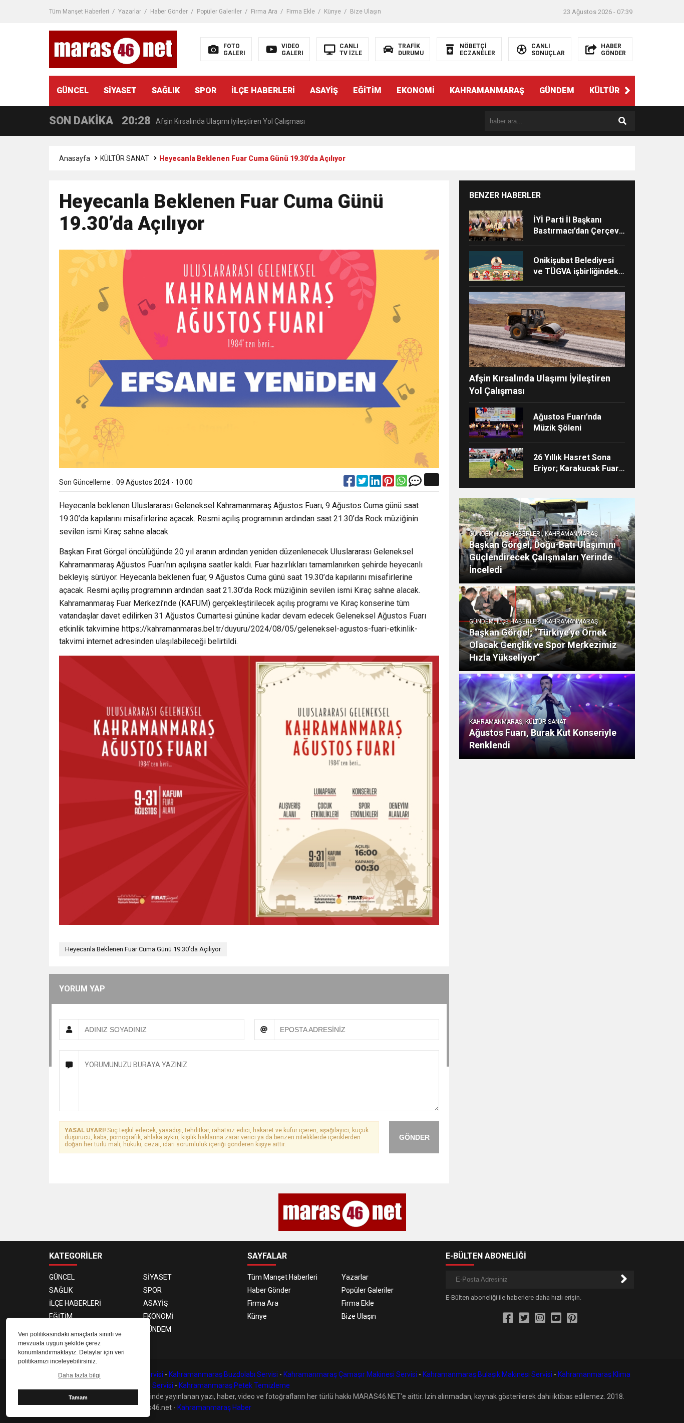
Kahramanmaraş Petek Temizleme (234, 1385)
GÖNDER (414, 1137)
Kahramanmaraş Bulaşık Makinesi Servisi (487, 1374)
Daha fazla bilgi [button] (79, 1375)
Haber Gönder (169, 11)
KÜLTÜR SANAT (618, 90)
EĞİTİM (367, 90)
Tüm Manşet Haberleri (79, 11)
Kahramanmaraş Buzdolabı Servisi (223, 1374)
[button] (627, 91)
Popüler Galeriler (219, 11)
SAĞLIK (166, 90)
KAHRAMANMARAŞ (487, 90)
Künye (332, 11)
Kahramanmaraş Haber (214, 1407)
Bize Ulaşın (365, 11)
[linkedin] (376, 483)
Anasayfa (74, 158)
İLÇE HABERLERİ (263, 90)
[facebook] (350, 483)
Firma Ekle (300, 11)
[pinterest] (389, 483)
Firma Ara (264, 11)
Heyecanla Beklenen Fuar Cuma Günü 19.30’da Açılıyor (143, 949)
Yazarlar (129, 11)
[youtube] (556, 1318)
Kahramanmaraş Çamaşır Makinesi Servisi (350, 1374)
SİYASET (120, 90)
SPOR (205, 90)
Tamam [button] (78, 1397)
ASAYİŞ (324, 90)
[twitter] (363, 483)
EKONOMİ (416, 90)
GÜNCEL (73, 90)
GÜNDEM (556, 90)
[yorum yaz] (415, 483)
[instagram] (540, 1318)
